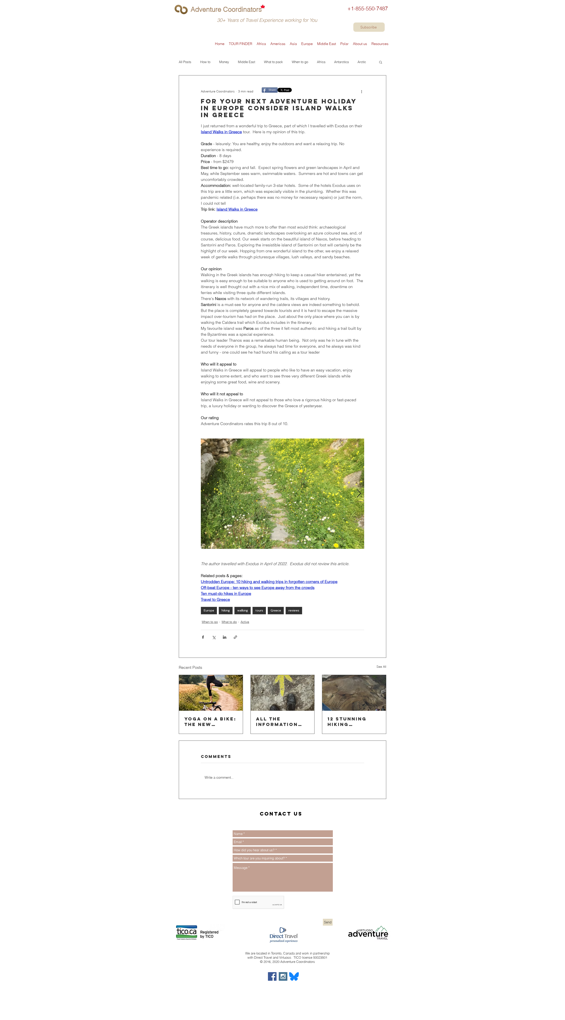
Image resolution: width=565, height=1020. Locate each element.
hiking (226, 610)
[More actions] (361, 91)
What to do (229, 622)
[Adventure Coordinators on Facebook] (272, 976)
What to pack (273, 62)
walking (242, 610)
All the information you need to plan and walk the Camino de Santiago (280, 721)
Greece (276, 610)
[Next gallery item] (359, 493)
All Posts (185, 62)
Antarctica (341, 62)
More (361, 62)
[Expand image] (282, 494)
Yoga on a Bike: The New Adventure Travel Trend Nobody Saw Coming (210, 721)
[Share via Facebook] (203, 637)
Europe (209, 610)
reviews (293, 610)
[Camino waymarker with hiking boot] (283, 693)
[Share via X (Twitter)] (214, 637)
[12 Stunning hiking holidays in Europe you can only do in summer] (354, 693)
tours (259, 610)
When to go (300, 62)
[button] (381, 62)
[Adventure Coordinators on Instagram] (283, 976)
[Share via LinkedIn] (224, 637)
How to (205, 62)
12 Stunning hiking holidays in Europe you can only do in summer (354, 721)
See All (381, 667)
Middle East (246, 62)
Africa (321, 62)
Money (224, 62)
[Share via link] (235, 637)
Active (245, 622)
